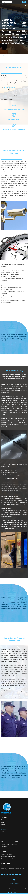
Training (3, 851)
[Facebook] (22, 2)
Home (4, 55)
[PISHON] (4, 5)
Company (4, 817)
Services (4, 839)
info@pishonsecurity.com (12, 874)
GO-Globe (14, 890)
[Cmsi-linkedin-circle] (26, 2)
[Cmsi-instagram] (24, 2)
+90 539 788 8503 (14, 883)
